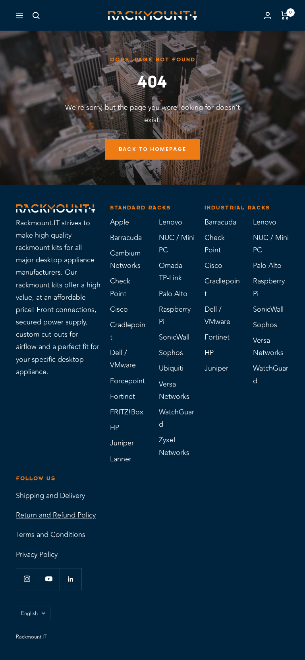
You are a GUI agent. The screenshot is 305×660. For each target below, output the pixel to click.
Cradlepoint (127, 331)
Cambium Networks (125, 259)
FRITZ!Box (126, 412)
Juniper (122, 443)
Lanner (120, 459)
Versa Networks (174, 390)
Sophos (171, 352)
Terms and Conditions (50, 534)
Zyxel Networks (174, 446)
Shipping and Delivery (50, 495)
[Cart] (285, 16)
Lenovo (170, 222)
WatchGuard (176, 418)
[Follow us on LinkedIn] (70, 579)
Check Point (120, 287)
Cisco (119, 309)
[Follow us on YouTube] (49, 579)
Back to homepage (152, 149)
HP (114, 427)
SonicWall (174, 337)
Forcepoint (127, 381)
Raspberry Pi (175, 315)
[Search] (36, 15)
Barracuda (126, 237)
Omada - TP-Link (173, 271)
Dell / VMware (123, 359)
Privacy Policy (37, 554)
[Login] (267, 15)
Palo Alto (173, 293)
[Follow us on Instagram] (27, 579)
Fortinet (122, 396)
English (29, 613)
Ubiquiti (171, 368)
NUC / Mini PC (177, 244)
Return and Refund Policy (56, 515)
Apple (119, 222)
